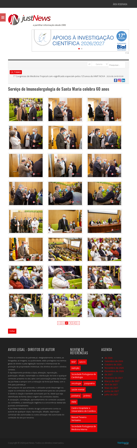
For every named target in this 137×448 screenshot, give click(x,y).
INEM (74, 401)
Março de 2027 (112, 381)
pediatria (76, 395)
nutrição (75, 368)
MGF (74, 361)
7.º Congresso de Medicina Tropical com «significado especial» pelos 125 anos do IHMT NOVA (59, 76)
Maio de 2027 (111, 387)
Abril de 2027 (111, 384)
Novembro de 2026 (114, 367)
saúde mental (78, 389)
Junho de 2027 (112, 391)
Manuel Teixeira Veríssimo (79, 419)
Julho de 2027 (111, 394)
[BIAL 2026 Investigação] (80, 40)
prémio (87, 395)
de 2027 (108, 374)
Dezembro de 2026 (114, 371)
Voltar (12, 331)
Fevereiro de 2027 (114, 377)
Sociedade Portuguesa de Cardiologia (84, 376)
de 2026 (108, 357)
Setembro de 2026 (114, 361)
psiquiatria (89, 383)
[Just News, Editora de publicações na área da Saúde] (37, 21)
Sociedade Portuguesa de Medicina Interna (84, 428)
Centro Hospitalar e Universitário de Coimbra (84, 409)
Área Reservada (120, 4)
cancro (82, 361)
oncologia (76, 383)
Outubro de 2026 (113, 364)
